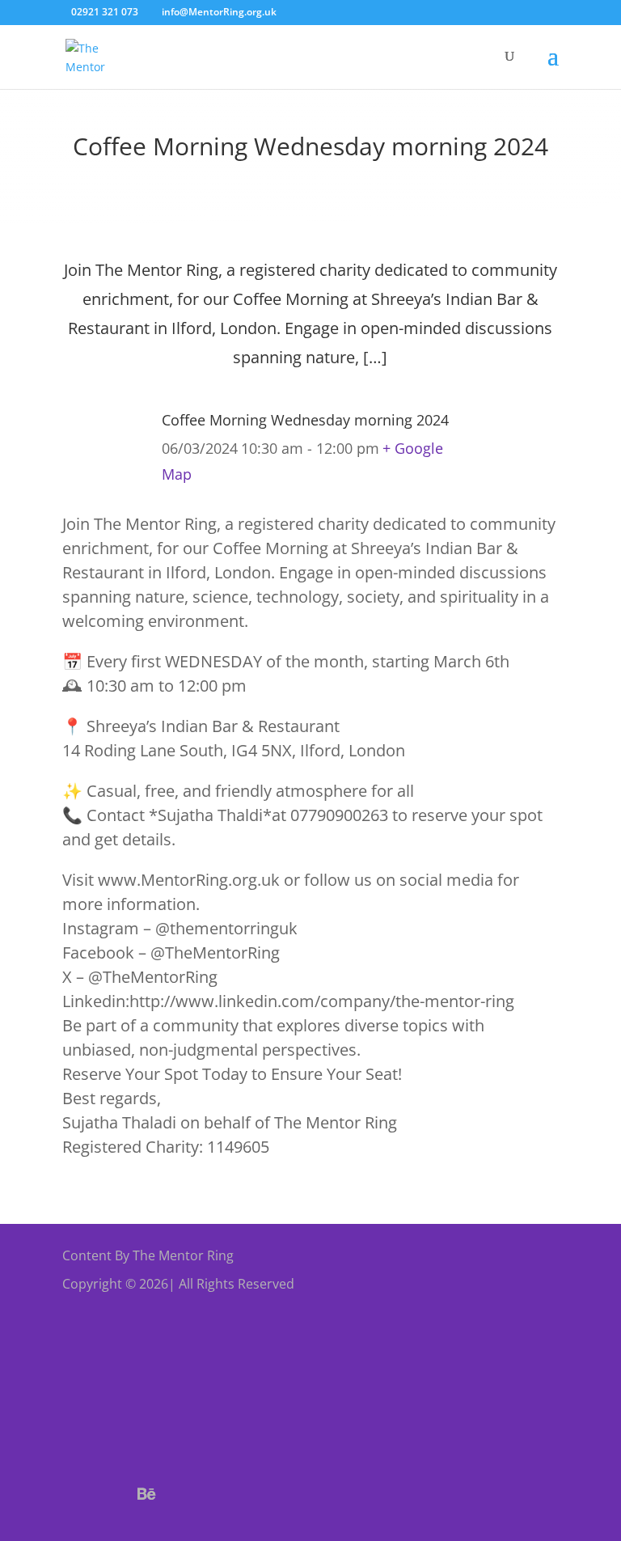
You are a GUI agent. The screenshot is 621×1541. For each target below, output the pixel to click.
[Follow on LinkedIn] (263, 1494)
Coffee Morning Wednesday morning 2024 (305, 420)
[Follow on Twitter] (107, 1494)
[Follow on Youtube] (224, 1494)
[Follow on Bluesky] (146, 1494)
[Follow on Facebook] (69, 1494)
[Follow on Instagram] (185, 1494)
